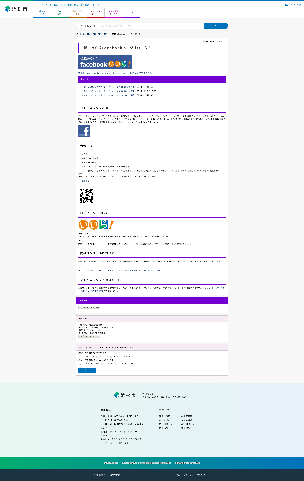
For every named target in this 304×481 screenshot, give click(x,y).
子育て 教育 (60, 12)
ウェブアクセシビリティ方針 (187, 463)
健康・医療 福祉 (78, 12)
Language (296, 5)
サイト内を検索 (88, 26)
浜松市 (16, 9)
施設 (87, 5)
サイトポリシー (111, 463)
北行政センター (189, 428)
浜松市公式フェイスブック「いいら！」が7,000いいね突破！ (110, 95)
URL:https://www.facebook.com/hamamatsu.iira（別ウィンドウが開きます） (115, 73)
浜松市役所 (165, 416)
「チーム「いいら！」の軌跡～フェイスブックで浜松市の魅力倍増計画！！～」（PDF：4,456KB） (120, 270)
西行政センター (189, 424)
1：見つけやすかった (91, 363)
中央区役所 (187, 416)
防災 (56, 5)
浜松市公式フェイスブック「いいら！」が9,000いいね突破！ (110, 87)
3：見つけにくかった (127, 363)
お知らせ (44, 5)
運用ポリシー (87, 181)
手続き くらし (42, 12)
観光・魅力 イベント (96, 12)
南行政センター (167, 428)
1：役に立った (88, 356)
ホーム (82, 34)
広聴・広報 (97, 34)
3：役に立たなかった (122, 356)
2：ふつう (104, 356)
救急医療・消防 (71, 5)
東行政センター (167, 424)
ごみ (98, 5)
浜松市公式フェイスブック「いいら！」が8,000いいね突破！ (110, 91)
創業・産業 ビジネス (114, 12)
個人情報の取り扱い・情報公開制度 (155, 463)
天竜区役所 (187, 420)
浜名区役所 (165, 420)
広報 (105, 34)
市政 (131, 12)
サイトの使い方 (129, 463)
